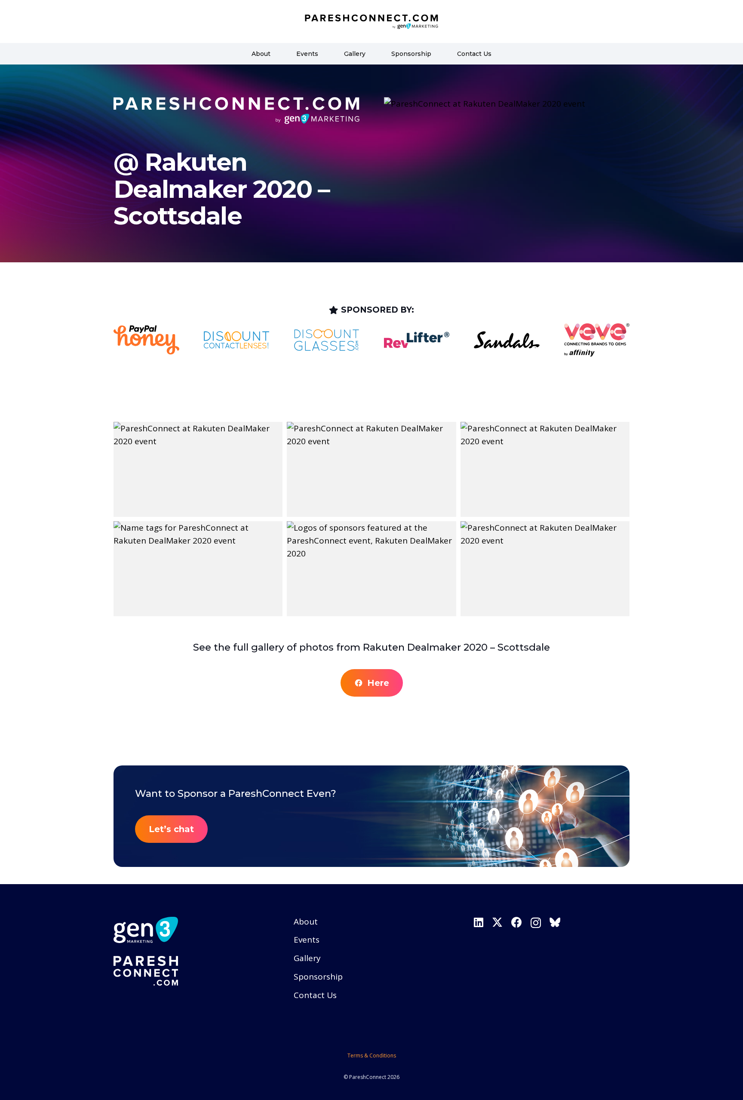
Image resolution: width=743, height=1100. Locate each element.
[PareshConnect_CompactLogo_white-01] (191, 971)
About (306, 921)
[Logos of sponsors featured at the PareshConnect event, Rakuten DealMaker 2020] (371, 568)
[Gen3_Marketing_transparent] (191, 930)
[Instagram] (536, 923)
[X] (497, 922)
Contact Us (315, 995)
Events (306, 939)
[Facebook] (516, 922)
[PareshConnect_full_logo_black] (371, 22)
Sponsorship (318, 976)
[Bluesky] (555, 922)
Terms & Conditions (371, 1055)
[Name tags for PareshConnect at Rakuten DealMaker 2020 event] (198, 568)
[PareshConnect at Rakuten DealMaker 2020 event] (198, 469)
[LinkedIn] (478, 922)
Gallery (307, 958)
